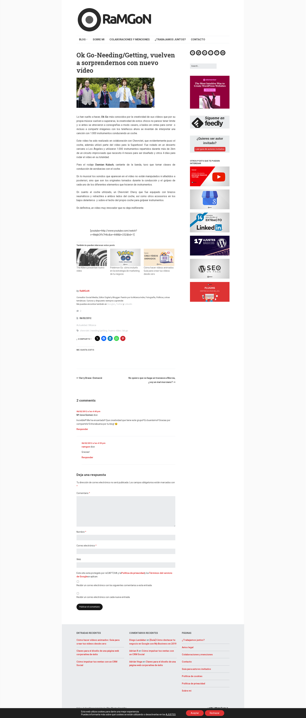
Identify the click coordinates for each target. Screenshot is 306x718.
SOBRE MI (98, 39)
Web (78, 559)
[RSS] (192, 54)
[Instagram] (210, 54)
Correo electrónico (86, 545)
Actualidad (81, 325)
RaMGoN (84, 290)
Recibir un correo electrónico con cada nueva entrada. (103, 597)
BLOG (82, 39)
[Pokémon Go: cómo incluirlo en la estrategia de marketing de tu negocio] (125, 257)
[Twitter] (198, 54)
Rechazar (214, 713)
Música (92, 325)
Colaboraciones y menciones (197, 654)
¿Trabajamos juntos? (193, 640)
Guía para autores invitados (196, 669)
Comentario (83, 493)
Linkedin (128, 304)
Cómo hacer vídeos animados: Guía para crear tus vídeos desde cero (159, 270)
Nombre (81, 532)
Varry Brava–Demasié (90, 378)
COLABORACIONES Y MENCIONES (129, 39)
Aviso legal (187, 647)
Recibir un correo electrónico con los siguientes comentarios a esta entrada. (114, 585)
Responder (82, 429)
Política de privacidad (133, 573)
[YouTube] (222, 54)
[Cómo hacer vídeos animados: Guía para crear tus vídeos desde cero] (159, 257)
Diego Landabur (137, 640)
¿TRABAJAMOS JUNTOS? (170, 39)
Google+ (111, 304)
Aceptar (195, 713)
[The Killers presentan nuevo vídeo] (91, 257)
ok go (125, 330)
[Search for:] (203, 66)
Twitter (119, 304)
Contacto (187, 661)
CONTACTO (198, 39)
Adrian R (133, 651)
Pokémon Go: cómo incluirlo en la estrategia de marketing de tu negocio (125, 270)
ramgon (86, 446)
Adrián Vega (135, 661)
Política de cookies (192, 676)
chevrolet (84, 330)
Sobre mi (186, 690)
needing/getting (99, 330)
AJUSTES (171, 714)
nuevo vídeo (115, 330)
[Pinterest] (216, 54)
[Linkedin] (204, 54)
